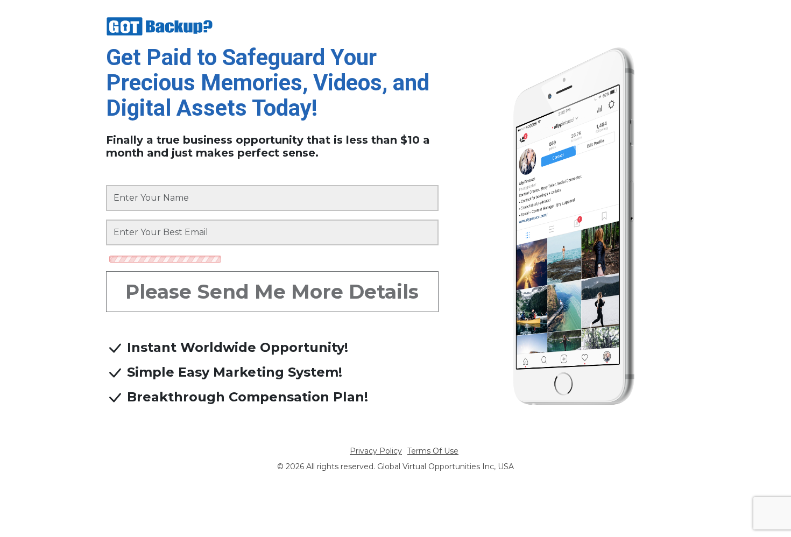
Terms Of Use (432, 451)
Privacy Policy (376, 451)
